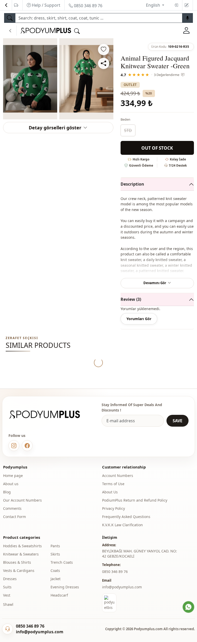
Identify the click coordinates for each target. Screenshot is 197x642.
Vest (6, 595)
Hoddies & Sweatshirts (22, 545)
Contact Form (14, 516)
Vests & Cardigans (18, 570)
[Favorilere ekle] (103, 49)
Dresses (10, 578)
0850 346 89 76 (87, 5)
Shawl (8, 604)
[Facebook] (27, 445)
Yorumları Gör (138, 318)
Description (132, 184)
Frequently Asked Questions (126, 516)
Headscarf (59, 595)
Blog (7, 492)
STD (128, 130)
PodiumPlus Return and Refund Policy (134, 500)
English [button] (153, 5)
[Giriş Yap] (186, 30)
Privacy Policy (113, 508)
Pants (55, 545)
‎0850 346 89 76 (115, 571)
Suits (7, 586)
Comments (12, 508)
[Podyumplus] (49, 414)
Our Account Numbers (22, 500)
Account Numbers (117, 475)
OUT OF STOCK (157, 148)
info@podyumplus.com (122, 586)
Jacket (56, 578)
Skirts (55, 554)
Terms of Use (113, 483)
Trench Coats (62, 562)
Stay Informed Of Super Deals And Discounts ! (132, 407)
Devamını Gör (154, 283)
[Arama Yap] (9, 18)
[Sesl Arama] (187, 18)
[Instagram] (13, 445)
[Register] (186, 5)
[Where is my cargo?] (16, 5)
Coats (55, 570)
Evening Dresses (65, 586)
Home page (13, 475)
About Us (110, 492)
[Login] (176, 5)
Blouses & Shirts (17, 562)
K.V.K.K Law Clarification (122, 524)
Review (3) (131, 299)
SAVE (177, 421)
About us (10, 483)
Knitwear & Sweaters (21, 554)
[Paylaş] (103, 63)
